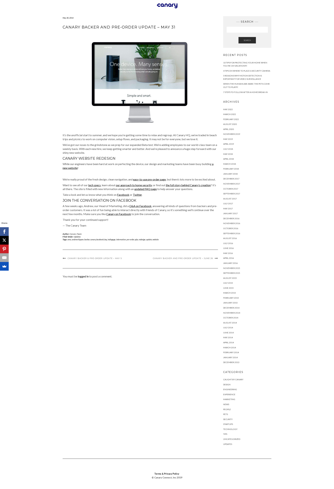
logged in (83, 276)
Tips (225, 434)
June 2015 (228, 288)
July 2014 (228, 327)
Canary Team (76, 234)
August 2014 (230, 322)
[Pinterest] (4, 249)
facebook (100, 239)
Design (226, 384)
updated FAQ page (145, 189)
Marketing (229, 399)
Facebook (123, 194)
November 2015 (231, 268)
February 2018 (231, 168)
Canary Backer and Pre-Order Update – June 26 (183, 258)
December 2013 (231, 362)
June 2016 (228, 248)
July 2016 (228, 243)
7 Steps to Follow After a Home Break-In (245, 92)
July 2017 (228, 203)
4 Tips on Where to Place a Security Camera (246, 70)
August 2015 (230, 278)
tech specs (94, 185)
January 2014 (230, 357)
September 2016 (231, 233)
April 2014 (228, 342)
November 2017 (231, 183)
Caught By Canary (233, 379)
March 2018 (229, 164)
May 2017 (228, 208)
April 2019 (228, 144)
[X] (4, 240)
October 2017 (230, 188)
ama (69, 239)
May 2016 (228, 253)
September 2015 (231, 273)
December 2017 (231, 178)
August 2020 (230, 124)
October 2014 (230, 317)
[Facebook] (4, 231)
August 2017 (230, 198)
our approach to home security (134, 185)
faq (105, 239)
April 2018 (228, 159)
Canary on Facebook (118, 214)
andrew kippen (78, 239)
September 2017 (231, 193)
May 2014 (228, 337)
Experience (229, 394)
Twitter (137, 194)
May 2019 (228, 139)
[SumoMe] (4, 266)
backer (87, 239)
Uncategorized (231, 439)
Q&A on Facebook (140, 206)
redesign (142, 239)
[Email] (4, 257)
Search (247, 40)
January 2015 (230, 302)
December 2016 (231, 218)
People (227, 409)
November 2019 (231, 134)
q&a (136, 239)
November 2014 (231, 312)
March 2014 (229, 347)
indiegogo (112, 239)
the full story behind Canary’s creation (188, 185)
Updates (77, 237)
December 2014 (231, 307)
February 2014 (231, 352)
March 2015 (229, 292)
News (226, 404)
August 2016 (230, 238)
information (121, 239)
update (149, 239)
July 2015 (228, 283)
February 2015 (231, 298)
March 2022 (229, 114)
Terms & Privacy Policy (166, 473)
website (156, 239)
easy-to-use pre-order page (149, 179)
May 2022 (228, 109)
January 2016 (230, 263)
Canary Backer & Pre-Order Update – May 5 (95, 258)
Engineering (230, 389)
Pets (225, 414)
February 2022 (231, 119)
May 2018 (228, 154)
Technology (230, 429)
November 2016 (231, 223)
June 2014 (228, 332)
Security (228, 419)
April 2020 (228, 129)
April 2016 (228, 258)
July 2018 (228, 149)
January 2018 (230, 173)
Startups (228, 424)
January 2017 (230, 213)
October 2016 (230, 228)
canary (93, 239)
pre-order (130, 239)
